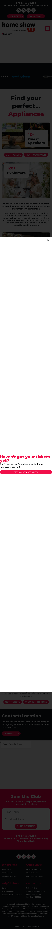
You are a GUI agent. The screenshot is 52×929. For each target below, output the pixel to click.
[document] (26, 464)
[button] (49, 240)
